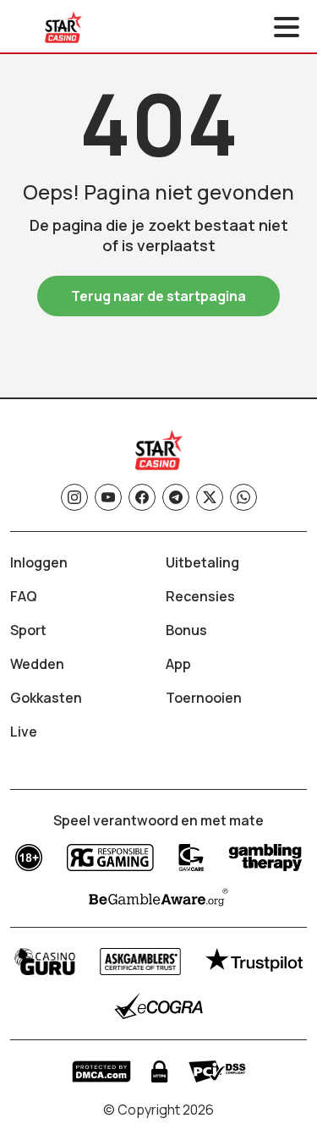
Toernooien (204, 697)
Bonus (186, 630)
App (178, 664)
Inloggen (39, 562)
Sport (28, 630)
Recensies (200, 596)
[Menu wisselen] (286, 27)
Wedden (37, 664)
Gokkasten (46, 697)
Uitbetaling (202, 562)
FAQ (23, 596)
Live (23, 731)
